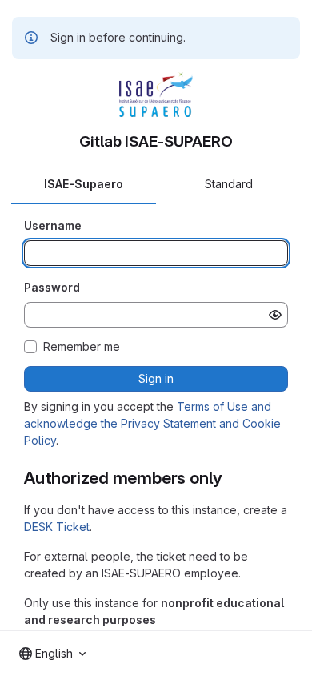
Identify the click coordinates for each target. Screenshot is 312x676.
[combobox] (52, 653)
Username (53, 225)
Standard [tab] (229, 184)
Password (52, 287)
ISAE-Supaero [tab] (83, 184)
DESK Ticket (57, 526)
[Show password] (275, 315)
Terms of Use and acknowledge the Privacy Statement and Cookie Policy (152, 423)
